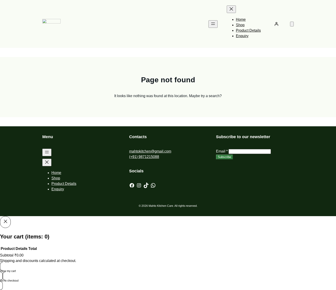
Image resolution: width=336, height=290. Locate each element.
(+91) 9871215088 (144, 157)
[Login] (276, 23)
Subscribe (224, 157)
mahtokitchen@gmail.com (150, 151)
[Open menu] (213, 24)
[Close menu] (231, 9)
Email (222, 151)
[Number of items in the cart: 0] (292, 24)
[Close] (5, 222)
